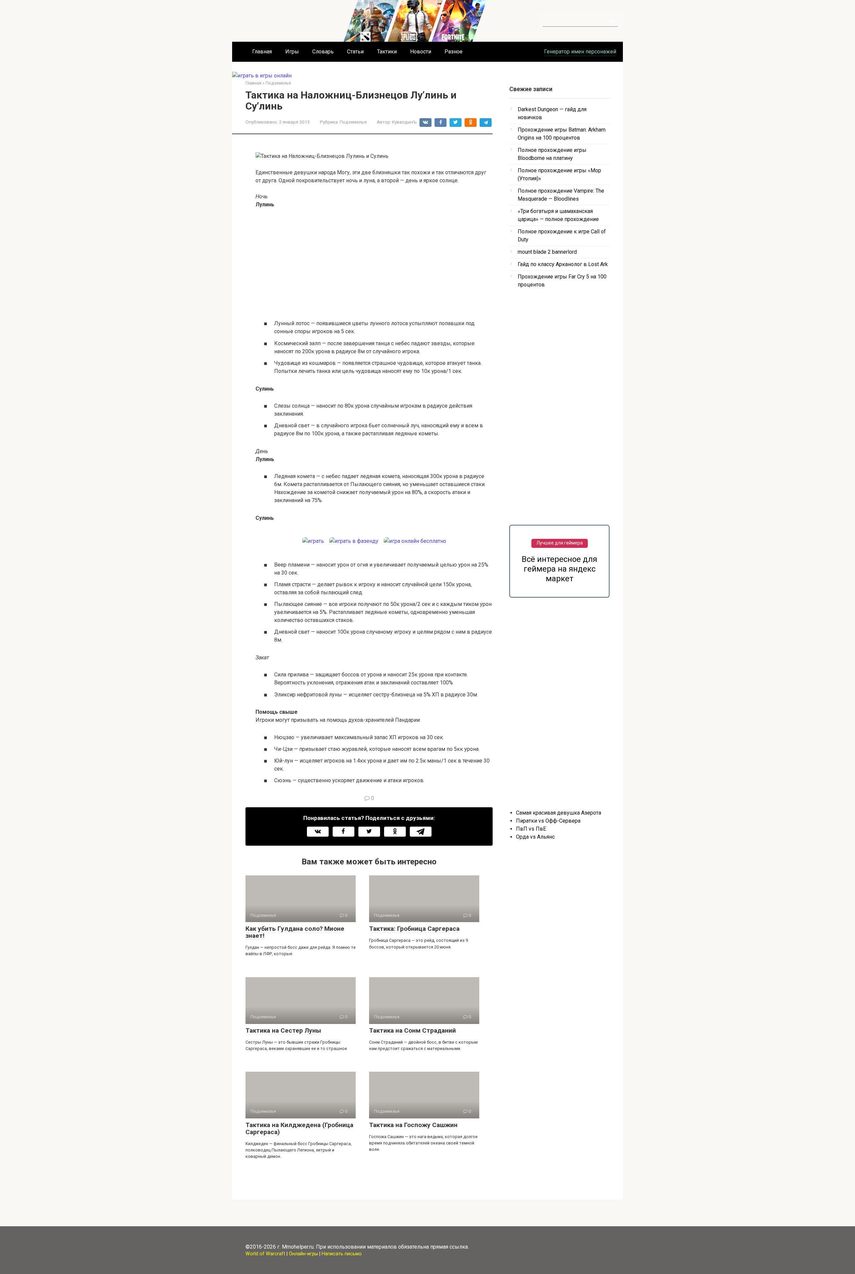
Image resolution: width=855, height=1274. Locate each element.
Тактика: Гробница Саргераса (414, 928)
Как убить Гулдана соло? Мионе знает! (294, 932)
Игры (292, 51)
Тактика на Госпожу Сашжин (413, 1125)
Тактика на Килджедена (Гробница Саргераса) (299, 1128)
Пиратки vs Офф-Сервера (548, 821)
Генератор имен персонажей (580, 51)
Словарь (323, 51)
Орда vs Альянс (535, 837)
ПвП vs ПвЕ (531, 829)
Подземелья (353, 122)
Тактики (387, 51)
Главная (262, 51)
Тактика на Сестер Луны (283, 1030)
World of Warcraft (265, 1254)
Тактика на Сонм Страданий (412, 1030)
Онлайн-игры (303, 1254)
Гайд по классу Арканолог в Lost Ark (563, 264)
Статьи (355, 51)
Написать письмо (342, 1254)
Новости (420, 51)
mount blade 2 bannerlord (547, 252)
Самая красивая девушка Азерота (558, 813)
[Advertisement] (374, 263)
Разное (454, 51)
